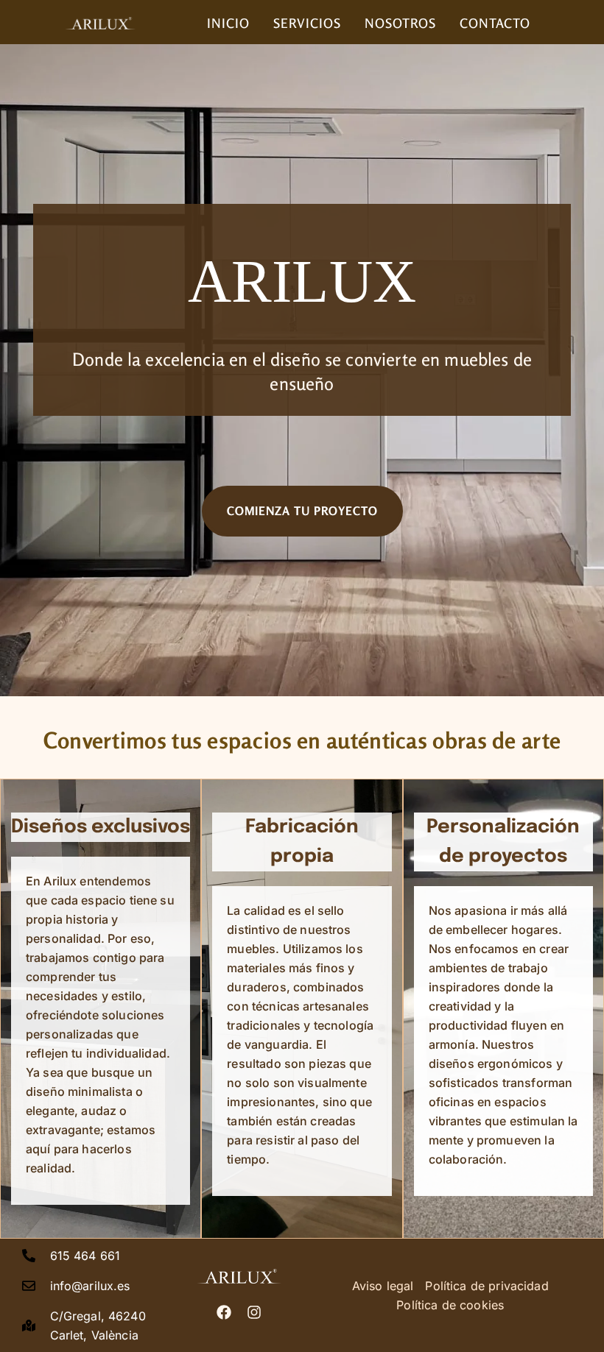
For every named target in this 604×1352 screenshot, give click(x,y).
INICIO (228, 23)
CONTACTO (495, 23)
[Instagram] (254, 1312)
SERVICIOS (307, 23)
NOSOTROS (400, 23)
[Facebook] (224, 1312)
